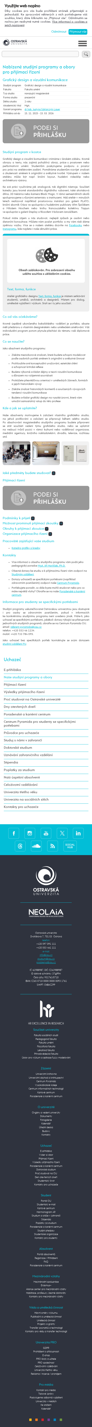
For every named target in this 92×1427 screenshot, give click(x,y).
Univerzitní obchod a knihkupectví (46, 1078)
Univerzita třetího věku (20, 792)
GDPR (46, 1348)
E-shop (46, 1355)
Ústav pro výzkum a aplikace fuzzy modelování (46, 1057)
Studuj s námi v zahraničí (23, 740)
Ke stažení (46, 1405)
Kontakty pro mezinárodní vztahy (46, 1296)
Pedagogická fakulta (46, 1039)
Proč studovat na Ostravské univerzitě (32, 699)
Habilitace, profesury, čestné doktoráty (46, 1293)
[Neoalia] (46, 913)
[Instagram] (29, 833)
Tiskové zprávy (46, 1394)
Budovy (46, 1131)
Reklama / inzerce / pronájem (46, 1374)
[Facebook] (13, 833)
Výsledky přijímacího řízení (24, 692)
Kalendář (46, 1123)
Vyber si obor (46, 1155)
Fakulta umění (46, 1042)
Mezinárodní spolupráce (46, 1282)
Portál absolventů (46, 1254)
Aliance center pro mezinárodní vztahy (46, 1289)
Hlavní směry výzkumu (46, 1313)
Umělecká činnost (46, 1320)
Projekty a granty (46, 1324)
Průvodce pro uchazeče (21, 733)
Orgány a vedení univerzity (46, 1112)
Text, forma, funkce (49, 296)
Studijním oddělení (23, 574)
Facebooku (75, 225)
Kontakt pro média (46, 1390)
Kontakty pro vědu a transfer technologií (46, 1331)
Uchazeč (12, 660)
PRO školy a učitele (46, 1359)
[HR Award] (46, 1012)
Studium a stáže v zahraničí (46, 1215)
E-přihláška (12, 670)
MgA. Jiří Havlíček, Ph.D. (51, 565)
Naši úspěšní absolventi (22, 777)
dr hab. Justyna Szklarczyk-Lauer (42, 109)
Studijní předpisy (46, 1230)
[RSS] (52, 846)
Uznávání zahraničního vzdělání (28, 755)
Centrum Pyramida (68, 583)
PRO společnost (46, 1363)
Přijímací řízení (15, 684)
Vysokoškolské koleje (46, 1085)
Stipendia (11, 762)
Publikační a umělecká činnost (46, 1316)
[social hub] (70, 846)
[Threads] (20, 846)
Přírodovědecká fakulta (46, 1054)
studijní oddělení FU (14, 644)
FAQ (46, 1261)
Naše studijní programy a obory (28, 677)
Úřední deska (46, 1127)
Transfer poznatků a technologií (46, 1328)
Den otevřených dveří (46, 1177)
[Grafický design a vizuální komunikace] (16, 453)
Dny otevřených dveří (20, 706)
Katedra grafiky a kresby (26, 548)
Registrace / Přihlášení (46, 1258)
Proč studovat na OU (46, 1173)
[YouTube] (46, 833)
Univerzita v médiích (46, 1401)
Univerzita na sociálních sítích (26, 799)
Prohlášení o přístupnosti (46, 1351)
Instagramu (9, 229)
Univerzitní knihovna (46, 1074)
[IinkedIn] (78, 833)
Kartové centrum (46, 1092)
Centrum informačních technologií (46, 1089)
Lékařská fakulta (46, 1050)
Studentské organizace (46, 1234)
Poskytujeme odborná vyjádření (46, 1397)
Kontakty (46, 1135)
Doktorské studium (18, 747)
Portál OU (46, 1201)
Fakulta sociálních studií (46, 1035)
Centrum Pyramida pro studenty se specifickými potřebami (40, 723)
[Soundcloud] (36, 846)
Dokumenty (46, 1116)
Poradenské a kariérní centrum (27, 714)
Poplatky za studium (19, 770)
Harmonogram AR (46, 1212)
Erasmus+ (46, 1285)
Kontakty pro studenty (46, 1238)
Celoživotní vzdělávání (21, 784)
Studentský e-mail (46, 1204)
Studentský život (46, 1181)
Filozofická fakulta (46, 1046)
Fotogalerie (46, 1120)
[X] (62, 833)
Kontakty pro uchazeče (21, 807)
